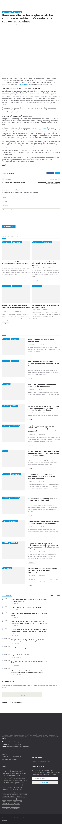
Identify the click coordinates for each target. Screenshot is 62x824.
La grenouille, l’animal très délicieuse (22, 655)
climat (23, 776)
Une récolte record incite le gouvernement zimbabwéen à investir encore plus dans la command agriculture (43, 453)
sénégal (20, 806)
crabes (35, 128)
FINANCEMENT (19, 787)
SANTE (4, 801)
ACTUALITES (6, 339)
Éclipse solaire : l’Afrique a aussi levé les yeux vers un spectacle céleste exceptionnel (42, 570)
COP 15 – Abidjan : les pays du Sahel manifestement (41, 341)
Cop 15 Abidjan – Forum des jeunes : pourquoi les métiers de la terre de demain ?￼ (43, 363)
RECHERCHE (14, 521)
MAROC (19, 792)
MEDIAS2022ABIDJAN (13, 794)
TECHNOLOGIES (17, 12)
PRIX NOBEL (5, 799)
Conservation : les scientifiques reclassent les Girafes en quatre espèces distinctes (16, 263)
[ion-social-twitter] (56, 818)
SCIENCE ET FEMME (17, 801)
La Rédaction (6, 266)
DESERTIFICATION (20, 782)
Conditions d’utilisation (10, 759)
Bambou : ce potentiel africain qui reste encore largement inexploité (42, 499)
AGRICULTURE (6, 771)
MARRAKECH (26, 792)
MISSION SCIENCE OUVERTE (9, 796)
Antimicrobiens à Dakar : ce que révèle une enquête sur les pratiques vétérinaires (43, 523)
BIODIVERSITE (16, 773)
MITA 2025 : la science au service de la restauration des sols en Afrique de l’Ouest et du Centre (16, 307)
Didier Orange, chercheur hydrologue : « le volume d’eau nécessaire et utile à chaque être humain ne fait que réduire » (43, 408)
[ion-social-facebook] (53, 818)
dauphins (27, 84)
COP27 (24, 780)
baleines (21, 84)
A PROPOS (5, 754)
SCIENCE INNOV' (14, 498)
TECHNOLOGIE (10, 173)
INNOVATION (5, 789)
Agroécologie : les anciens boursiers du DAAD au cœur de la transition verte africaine (45, 263)
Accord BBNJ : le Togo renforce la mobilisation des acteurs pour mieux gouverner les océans (41, 477)
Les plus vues (7, 595)
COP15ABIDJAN (17, 780)
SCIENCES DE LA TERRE (8, 803)
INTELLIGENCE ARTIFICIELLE (16, 789)
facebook (50, 173)
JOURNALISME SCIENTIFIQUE (9, 792)
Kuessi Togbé (6, 25)
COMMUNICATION (7, 778)
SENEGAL (17, 803)
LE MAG (5, 451)
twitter (57, 173)
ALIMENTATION (14, 771)
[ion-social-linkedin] (59, 818)
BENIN (20, 771)
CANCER (23, 773)
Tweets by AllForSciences (41, 761)
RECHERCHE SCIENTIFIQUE (23, 799)
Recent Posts (55, 595)
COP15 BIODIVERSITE (7, 780)
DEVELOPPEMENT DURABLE (8, 785)
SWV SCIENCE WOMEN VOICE (9, 806)
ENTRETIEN (14, 406)
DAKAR (12, 782)
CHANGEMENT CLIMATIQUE (13, 776)
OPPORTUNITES (20, 796)
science (9, 801)
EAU (4, 787)
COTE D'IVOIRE (6, 782)
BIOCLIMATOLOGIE (7, 773)
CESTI (4, 776)
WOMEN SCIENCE (15, 808)
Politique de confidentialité (11, 757)
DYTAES (25, 785)
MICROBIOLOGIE (23, 794)
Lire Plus (5, 278)
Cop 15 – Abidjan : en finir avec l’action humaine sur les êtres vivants (42, 386)
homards (45, 128)
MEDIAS (4, 794)
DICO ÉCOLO (19, 785)
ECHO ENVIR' (15, 339)
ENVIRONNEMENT (7, 12)
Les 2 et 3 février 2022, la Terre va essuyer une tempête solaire (46, 306)
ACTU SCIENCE (6, 242)
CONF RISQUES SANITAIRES (19, 778)
